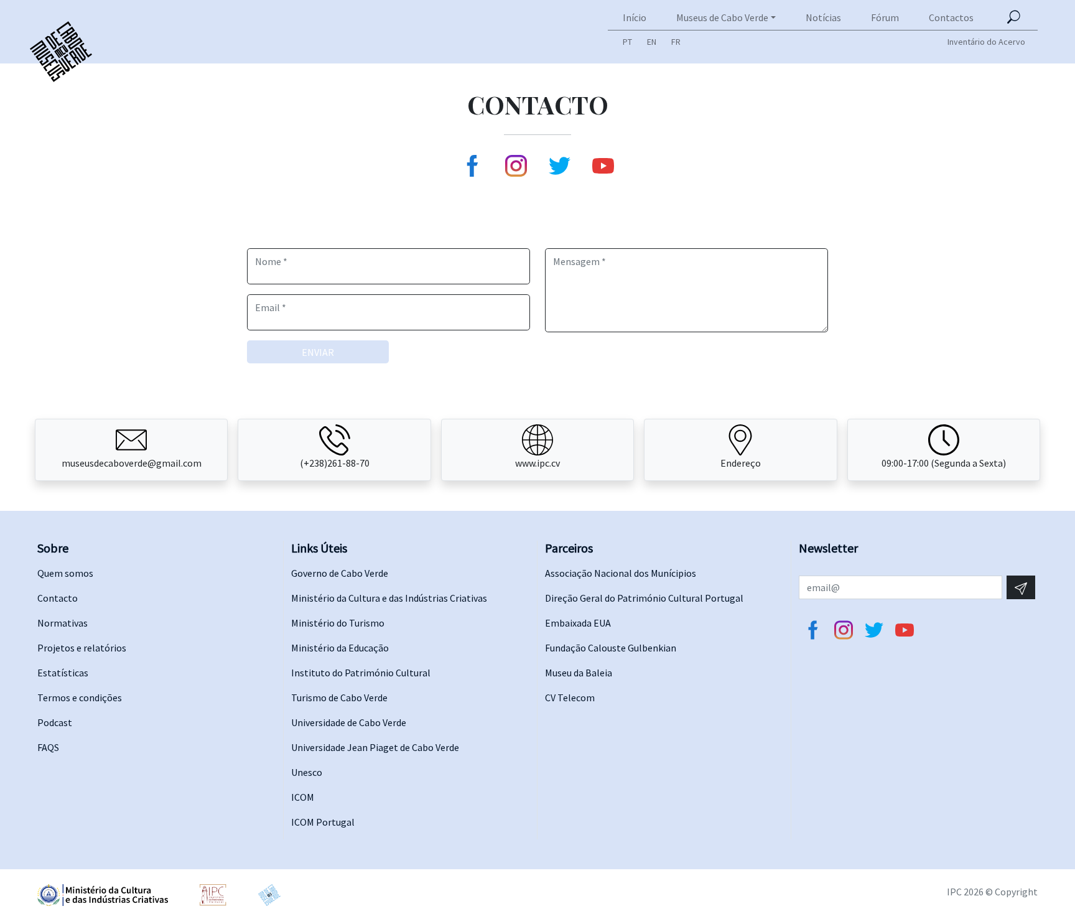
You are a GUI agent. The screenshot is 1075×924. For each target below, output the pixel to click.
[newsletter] (1021, 587)
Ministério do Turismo (337, 623)
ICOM (302, 797)
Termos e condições (79, 697)
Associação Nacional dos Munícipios (620, 573)
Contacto (57, 598)
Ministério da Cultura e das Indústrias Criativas (389, 598)
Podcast (54, 722)
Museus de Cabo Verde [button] (722, 17)
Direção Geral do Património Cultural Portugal (644, 598)
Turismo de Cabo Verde (339, 697)
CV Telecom (570, 697)
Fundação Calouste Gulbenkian (610, 648)
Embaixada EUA (578, 623)
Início (634, 17)
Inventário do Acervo (986, 41)
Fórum (885, 17)
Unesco (306, 772)
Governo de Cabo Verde (339, 573)
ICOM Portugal (323, 822)
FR (676, 41)
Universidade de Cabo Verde (348, 722)
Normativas (62, 623)
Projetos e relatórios (81, 648)
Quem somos (65, 573)
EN (651, 41)
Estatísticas (62, 672)
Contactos (951, 17)
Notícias (823, 17)
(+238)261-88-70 (335, 463)
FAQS (48, 747)
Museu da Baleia (578, 672)
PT (627, 41)
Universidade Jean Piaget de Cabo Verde (375, 747)
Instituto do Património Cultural (360, 672)
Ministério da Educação (340, 648)
